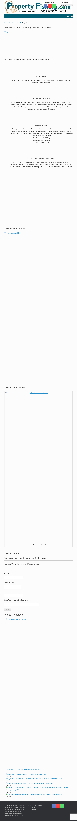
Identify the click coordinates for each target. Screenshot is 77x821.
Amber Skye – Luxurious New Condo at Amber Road (36, 783)
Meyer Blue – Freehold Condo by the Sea (33, 774)
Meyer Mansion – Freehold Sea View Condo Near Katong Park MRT (42, 779)
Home (5, 23)
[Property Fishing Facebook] (45, 6)
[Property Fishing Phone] (54, 6)
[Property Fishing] (38, 7)
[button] (68, 16)
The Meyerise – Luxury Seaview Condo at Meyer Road (23, 770)
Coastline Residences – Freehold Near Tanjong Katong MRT (45, 794)
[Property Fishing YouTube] (50, 6)
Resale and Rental (15, 23)
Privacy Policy (32, 809)
